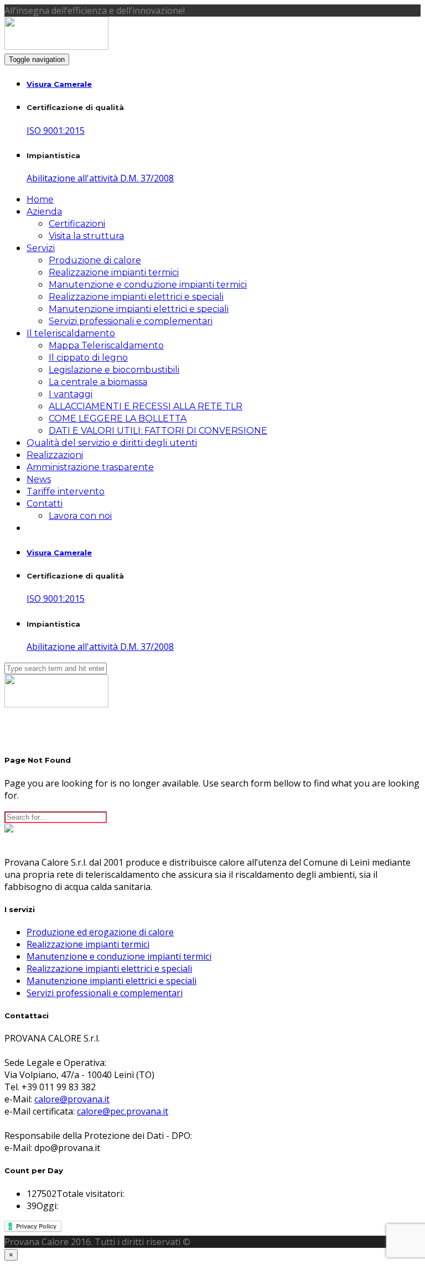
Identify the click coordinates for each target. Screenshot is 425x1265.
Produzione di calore (95, 260)
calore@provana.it (72, 1099)
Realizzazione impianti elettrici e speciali (136, 296)
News (39, 479)
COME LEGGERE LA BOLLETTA (117, 418)
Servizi (41, 248)
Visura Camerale (59, 84)
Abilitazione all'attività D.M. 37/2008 (100, 178)
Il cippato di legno (88, 357)
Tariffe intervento (66, 491)
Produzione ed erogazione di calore (100, 932)
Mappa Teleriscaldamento (106, 345)
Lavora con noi (80, 516)
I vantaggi (70, 394)
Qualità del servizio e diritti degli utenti (112, 443)
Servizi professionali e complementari (130, 321)
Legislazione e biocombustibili (114, 370)
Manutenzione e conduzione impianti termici (148, 284)
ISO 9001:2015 (56, 130)
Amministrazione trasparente (90, 467)
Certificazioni (77, 223)
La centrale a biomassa (98, 382)
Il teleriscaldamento (71, 333)
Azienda (44, 211)
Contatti (45, 503)
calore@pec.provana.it (122, 1111)
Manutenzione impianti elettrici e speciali (139, 309)
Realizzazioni (55, 455)
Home (40, 199)
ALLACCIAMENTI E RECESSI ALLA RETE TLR (145, 406)
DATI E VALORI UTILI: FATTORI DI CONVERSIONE (158, 430)
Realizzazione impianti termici (114, 272)
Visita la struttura (86, 236)
